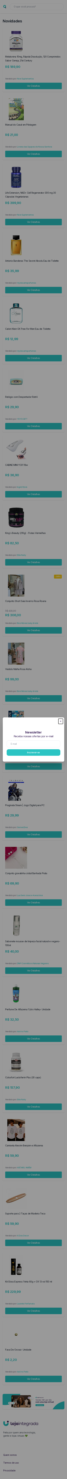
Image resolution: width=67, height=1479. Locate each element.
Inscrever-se (33, 752)
